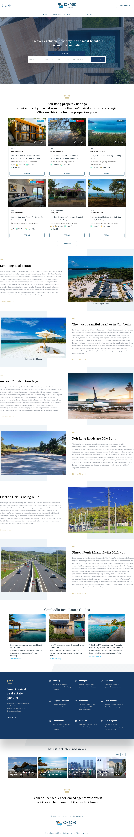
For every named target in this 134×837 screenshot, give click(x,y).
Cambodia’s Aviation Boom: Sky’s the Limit (22, 773)
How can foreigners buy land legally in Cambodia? (51, 773)
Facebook (57, 817)
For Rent (40, 120)
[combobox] (35, 59)
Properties (55, 14)
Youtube (68, 817)
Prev (117, 754)
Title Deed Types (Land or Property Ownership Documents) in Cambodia (106, 646)
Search (97, 59)
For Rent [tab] (64, 53)
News (89, 14)
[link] (27, 132)
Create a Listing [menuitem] (124, 6)
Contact (80, 14)
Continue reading (15, 659)
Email (28, 173)
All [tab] (52, 53)
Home (44, 14)
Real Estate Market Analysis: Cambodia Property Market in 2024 (110, 772)
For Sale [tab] (78, 53)
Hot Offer (80, 120)
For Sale (120, 120)
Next (123, 754)
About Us (68, 14)
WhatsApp (79, 817)
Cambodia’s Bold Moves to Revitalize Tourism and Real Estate (81, 772)
